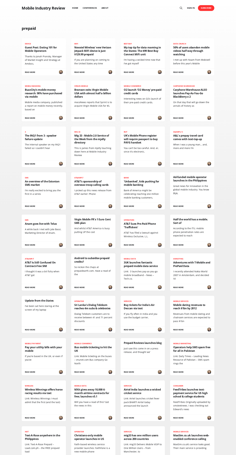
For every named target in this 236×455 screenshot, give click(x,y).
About (104, 8)
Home (75, 8)
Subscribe (206, 8)
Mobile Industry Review (43, 8)
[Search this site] (181, 8)
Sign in (191, 8)
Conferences (90, 8)
